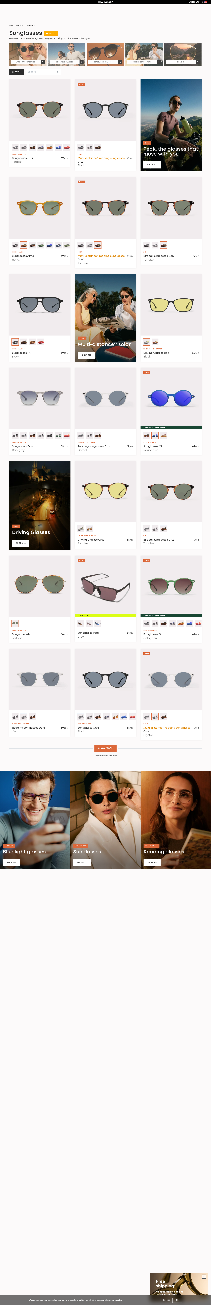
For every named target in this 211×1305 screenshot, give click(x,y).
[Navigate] (43, 62)
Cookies (166, 1300)
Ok (177, 1300)
